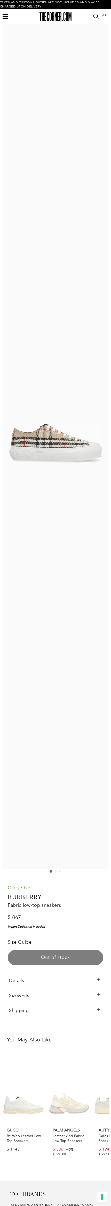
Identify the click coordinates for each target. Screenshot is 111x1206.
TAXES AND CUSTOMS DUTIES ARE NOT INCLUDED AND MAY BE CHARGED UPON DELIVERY (50, 4)
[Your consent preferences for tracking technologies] (102, 1197)
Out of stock (55, 957)
